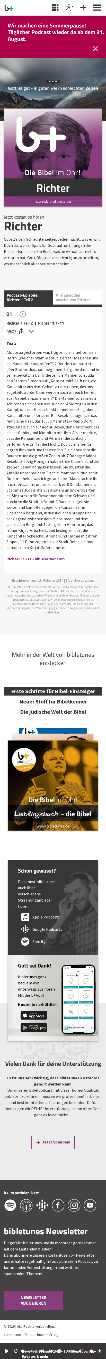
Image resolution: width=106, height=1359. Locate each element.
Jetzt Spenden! (56, 1142)
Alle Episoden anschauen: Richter (73, 297)
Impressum (12, 1334)
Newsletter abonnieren (34, 1300)
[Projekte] (68, 8)
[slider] (29, 1351)
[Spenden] (82, 8)
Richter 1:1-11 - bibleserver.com (35, 558)
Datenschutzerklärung (41, 1334)
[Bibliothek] (54, 8)
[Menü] (96, 8)
